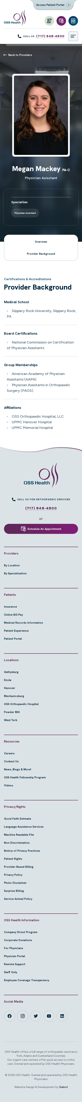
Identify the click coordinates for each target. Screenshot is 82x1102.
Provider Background (41, 254)
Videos (8, 785)
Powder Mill (12, 712)
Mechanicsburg (14, 696)
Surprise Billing (14, 891)
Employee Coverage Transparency (26, 980)
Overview (41, 241)
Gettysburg (11, 672)
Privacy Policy (13, 875)
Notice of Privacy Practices (22, 851)
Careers (9, 753)
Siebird (63, 1087)
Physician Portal (14, 956)
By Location (12, 565)
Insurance (10, 606)
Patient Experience (16, 630)
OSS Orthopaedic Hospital (21, 704)
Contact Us (11, 761)
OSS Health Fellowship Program (25, 777)
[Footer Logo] (41, 475)
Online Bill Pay (13, 614)
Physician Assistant (25, 213)
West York (10, 720)
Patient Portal (13, 638)
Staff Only (10, 972)
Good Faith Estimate (17, 818)
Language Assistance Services (24, 826)
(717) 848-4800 (50, 36)
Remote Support (14, 964)
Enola (7, 680)
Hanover (9, 688)
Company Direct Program (20, 932)
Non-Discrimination (17, 842)
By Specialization (15, 573)
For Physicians (13, 948)
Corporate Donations (18, 940)
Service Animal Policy (18, 899)
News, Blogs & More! (17, 769)
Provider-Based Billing (18, 867)
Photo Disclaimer (15, 883)
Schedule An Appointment (44, 529)
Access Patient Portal (50, 5)
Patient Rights (13, 859)
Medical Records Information (23, 622)
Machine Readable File (19, 834)
